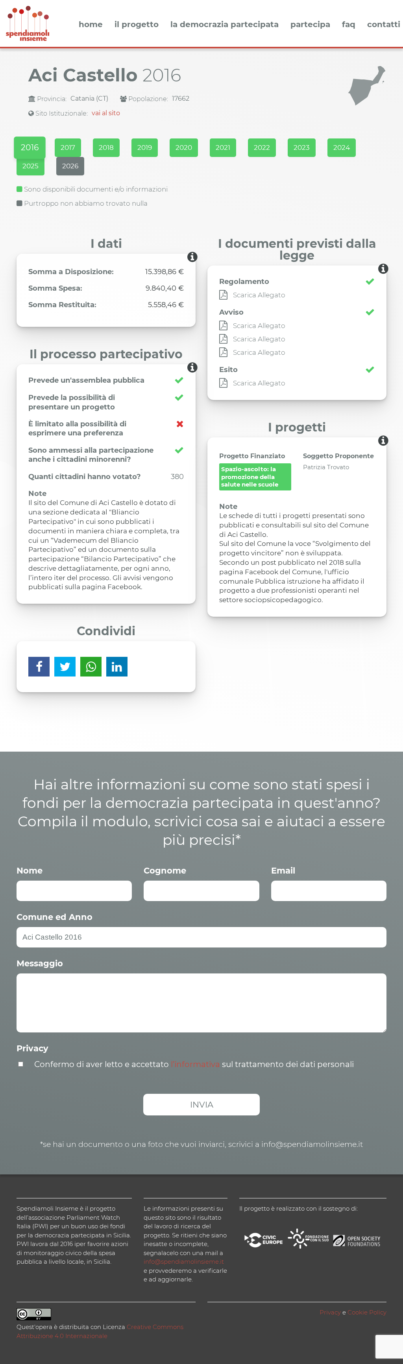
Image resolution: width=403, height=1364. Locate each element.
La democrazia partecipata (224, 24)
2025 (30, 166)
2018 (106, 147)
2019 (144, 147)
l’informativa (195, 1064)
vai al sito (106, 113)
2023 (302, 147)
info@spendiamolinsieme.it (184, 1261)
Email (283, 870)
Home (91, 24)
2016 (29, 147)
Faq (348, 24)
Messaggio (40, 963)
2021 (223, 147)
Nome (30, 870)
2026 (70, 166)
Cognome (165, 870)
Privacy (32, 1048)
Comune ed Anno (54, 917)
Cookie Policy (367, 1312)
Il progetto (137, 24)
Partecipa (310, 24)
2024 (341, 147)
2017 (68, 147)
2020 (184, 147)
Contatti (383, 24)
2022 (262, 147)
